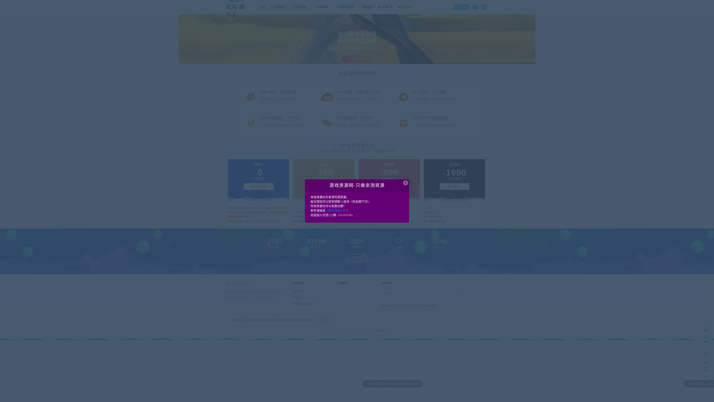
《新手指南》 (334, 210)
